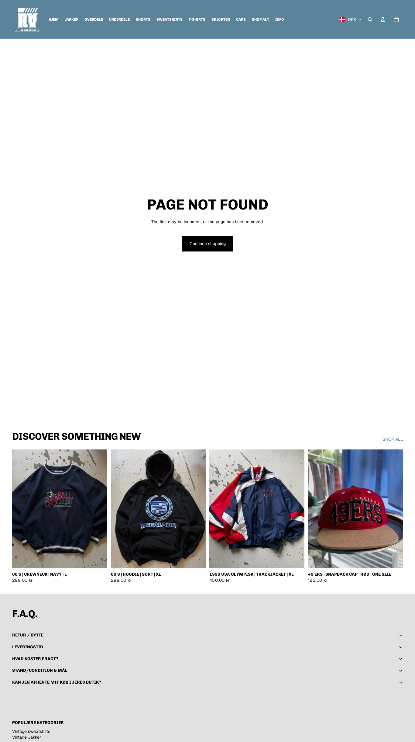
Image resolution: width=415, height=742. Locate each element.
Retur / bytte (27, 635)
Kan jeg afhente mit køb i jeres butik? (56, 682)
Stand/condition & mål (39, 670)
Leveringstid (27, 647)
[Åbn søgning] (370, 19)
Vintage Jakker (26, 737)
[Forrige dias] (21, 509)
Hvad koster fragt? (35, 658)
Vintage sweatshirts (31, 731)
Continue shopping (208, 243)
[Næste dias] (98, 509)
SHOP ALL (392, 439)
